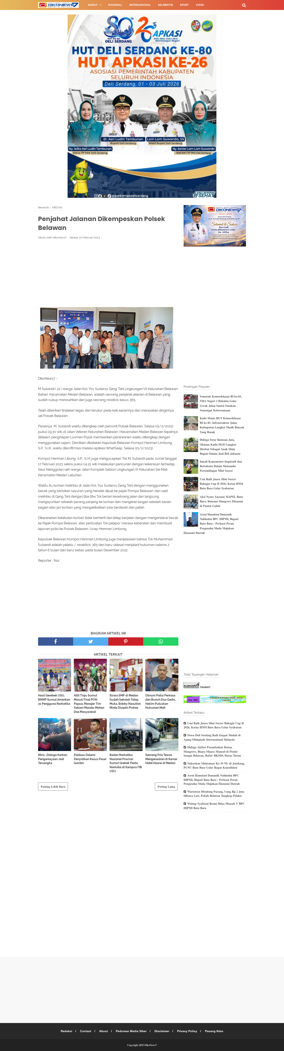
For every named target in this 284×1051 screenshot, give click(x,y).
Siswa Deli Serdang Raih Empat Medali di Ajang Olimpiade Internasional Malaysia (212, 737)
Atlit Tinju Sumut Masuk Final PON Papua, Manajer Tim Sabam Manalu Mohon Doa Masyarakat (89, 703)
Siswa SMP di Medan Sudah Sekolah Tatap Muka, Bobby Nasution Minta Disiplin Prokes (125, 701)
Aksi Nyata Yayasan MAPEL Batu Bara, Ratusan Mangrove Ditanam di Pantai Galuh (221, 501)
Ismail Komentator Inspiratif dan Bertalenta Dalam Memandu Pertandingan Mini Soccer (221, 466)
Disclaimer (161, 1031)
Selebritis (165, 5)
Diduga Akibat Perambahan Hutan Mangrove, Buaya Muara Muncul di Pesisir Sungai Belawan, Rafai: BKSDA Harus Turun (212, 751)
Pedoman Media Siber (131, 1031)
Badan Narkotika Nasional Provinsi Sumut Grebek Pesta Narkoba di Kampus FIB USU (126, 763)
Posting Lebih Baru (53, 786)
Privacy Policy (187, 1031)
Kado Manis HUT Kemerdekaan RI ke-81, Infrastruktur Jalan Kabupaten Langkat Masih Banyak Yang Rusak (222, 425)
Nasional (115, 5)
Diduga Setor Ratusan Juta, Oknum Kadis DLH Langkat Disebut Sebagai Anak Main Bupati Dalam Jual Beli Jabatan (220, 446)
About (103, 1031)
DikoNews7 (150, 1045)
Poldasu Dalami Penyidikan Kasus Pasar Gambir (90, 759)
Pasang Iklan (214, 1031)
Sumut (93, 5)
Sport (184, 5)
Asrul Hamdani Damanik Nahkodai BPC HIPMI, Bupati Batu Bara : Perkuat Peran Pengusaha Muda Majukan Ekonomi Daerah (211, 523)
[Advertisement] (108, 273)
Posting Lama (166, 786)
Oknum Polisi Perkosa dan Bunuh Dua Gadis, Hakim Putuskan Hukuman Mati (160, 701)
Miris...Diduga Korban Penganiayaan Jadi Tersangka (52, 759)
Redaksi (66, 1031)
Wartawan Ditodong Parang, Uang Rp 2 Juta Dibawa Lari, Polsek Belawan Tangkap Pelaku (214, 793)
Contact (85, 1031)
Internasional (140, 5)
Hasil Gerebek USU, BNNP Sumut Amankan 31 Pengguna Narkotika (54, 699)
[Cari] (244, 5)
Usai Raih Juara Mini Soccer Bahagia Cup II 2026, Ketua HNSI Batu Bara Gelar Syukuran (221, 484)
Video (200, 5)
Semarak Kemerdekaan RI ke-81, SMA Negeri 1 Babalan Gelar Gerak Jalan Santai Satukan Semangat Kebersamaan (221, 403)
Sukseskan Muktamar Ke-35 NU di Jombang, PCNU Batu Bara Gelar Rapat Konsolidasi (214, 765)
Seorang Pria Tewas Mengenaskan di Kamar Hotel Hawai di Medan (161, 759)
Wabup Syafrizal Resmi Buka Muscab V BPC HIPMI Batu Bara (214, 805)
